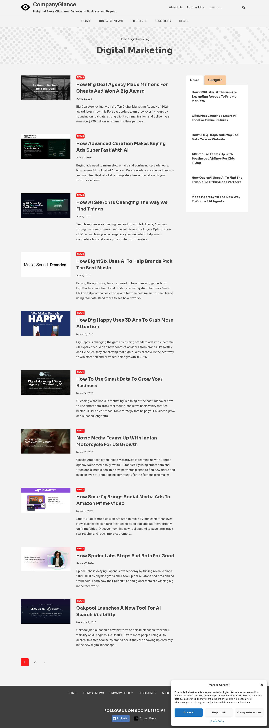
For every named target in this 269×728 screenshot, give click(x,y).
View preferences (249, 712)
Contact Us (195, 7)
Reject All (219, 712)
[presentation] (45, 87)
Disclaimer (147, 693)
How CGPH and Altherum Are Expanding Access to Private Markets (214, 96)
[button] (262, 685)
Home (86, 21)
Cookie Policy (217, 721)
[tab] (194, 80)
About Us (176, 7)
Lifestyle (139, 21)
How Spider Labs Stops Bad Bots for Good (125, 556)
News (80, 77)
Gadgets (163, 21)
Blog (183, 21)
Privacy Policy (121, 693)
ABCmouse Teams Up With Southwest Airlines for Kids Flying (213, 158)
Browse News (111, 21)
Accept (188, 712)
